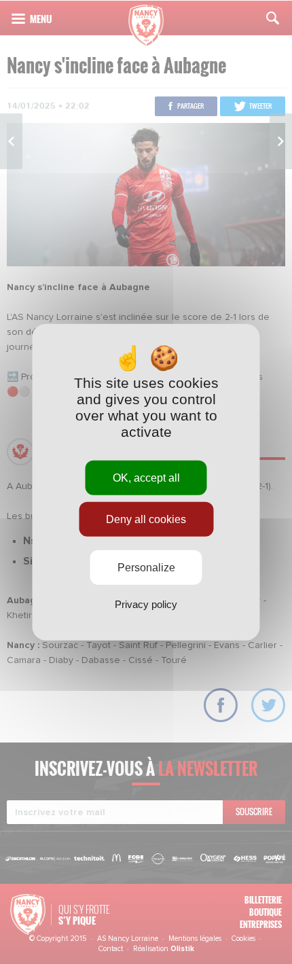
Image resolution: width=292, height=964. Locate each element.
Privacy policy (146, 604)
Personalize (146, 567)
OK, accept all (146, 477)
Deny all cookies (146, 518)
